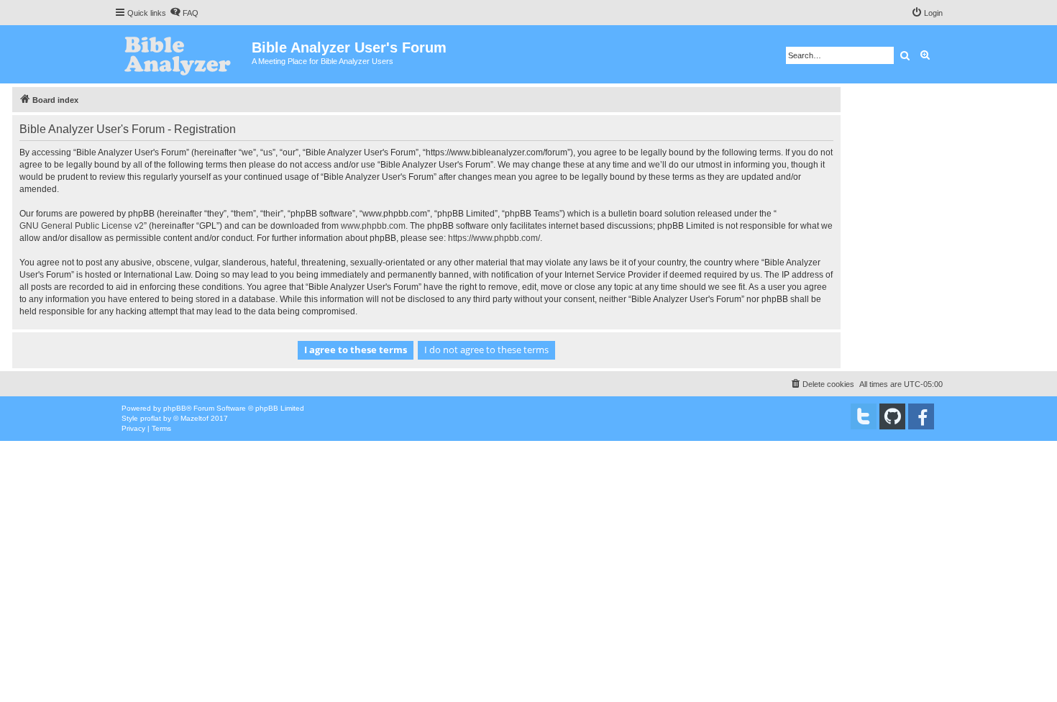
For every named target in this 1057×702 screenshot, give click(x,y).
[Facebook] (921, 416)
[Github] (892, 416)
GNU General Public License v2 (81, 226)
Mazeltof (194, 418)
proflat (150, 418)
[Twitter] (864, 416)
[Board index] (183, 54)
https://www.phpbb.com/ (494, 238)
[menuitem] (184, 13)
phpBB (174, 408)
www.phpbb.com (373, 226)
